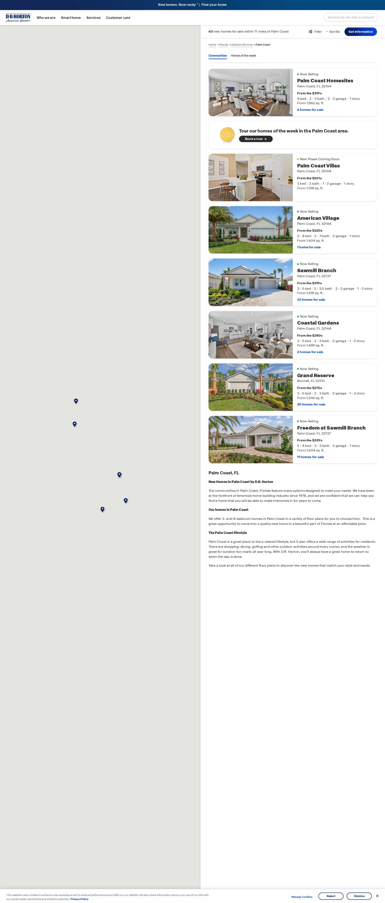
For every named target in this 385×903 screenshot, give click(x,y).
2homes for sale (310, 352)
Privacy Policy (79, 899)
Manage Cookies (301, 897)
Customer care (118, 17)
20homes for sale (311, 404)
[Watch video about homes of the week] (225, 134)
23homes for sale (311, 299)
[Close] (377, 896)
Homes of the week (243, 55)
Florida (223, 44)
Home (212, 44)
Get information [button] (361, 32)
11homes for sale (310, 457)
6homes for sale (310, 110)
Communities (218, 55)
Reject (331, 896)
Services (93, 17)
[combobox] (351, 17)
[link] (293, 135)
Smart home (71, 17)
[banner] (192, 5)
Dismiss (359, 896)
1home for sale (309, 247)
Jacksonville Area (241, 44)
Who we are (46, 17)
